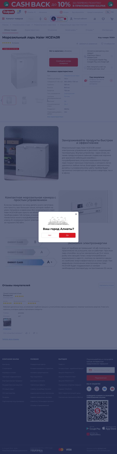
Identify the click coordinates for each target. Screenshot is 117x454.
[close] (76, 214)
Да (67, 235)
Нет (49, 235)
